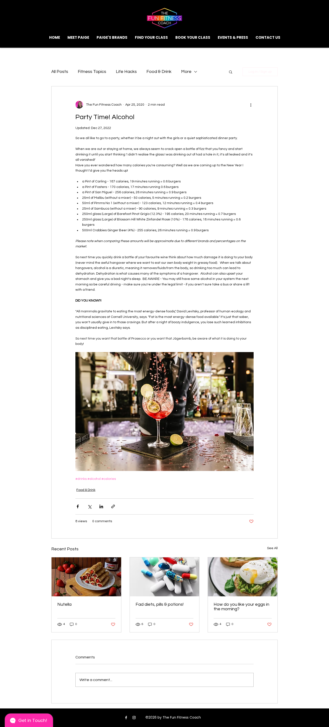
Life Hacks (126, 71)
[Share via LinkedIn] (101, 506)
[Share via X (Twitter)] (89, 506)
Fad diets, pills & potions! (160, 604)
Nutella (64, 604)
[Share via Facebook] (77, 506)
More (186, 71)
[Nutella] (86, 576)
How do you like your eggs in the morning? (241, 606)
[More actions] (251, 105)
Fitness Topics (92, 71)
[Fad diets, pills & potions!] (164, 576)
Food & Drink (158, 71)
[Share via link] (113, 506)
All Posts (59, 71)
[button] (151, 37)
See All (272, 548)
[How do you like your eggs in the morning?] (242, 576)
